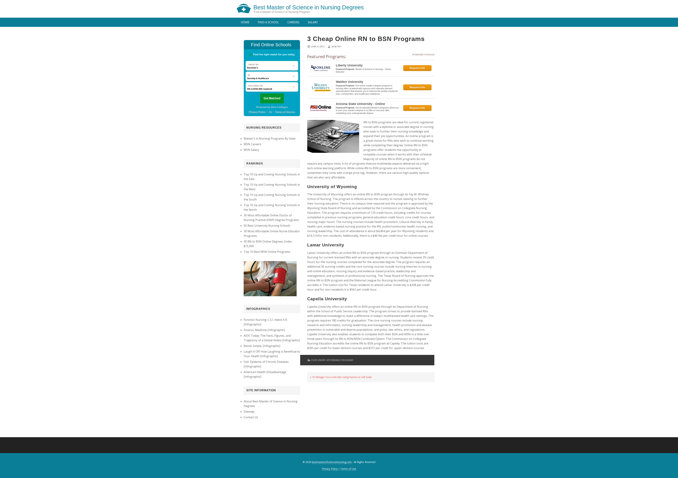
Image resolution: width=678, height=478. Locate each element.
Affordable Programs (340, 360)
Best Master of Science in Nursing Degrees (308, 7)
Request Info (417, 68)
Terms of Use (348, 468)
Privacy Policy (330, 468)
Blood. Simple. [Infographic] (262, 346)
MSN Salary (251, 150)
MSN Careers (252, 144)
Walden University (349, 82)
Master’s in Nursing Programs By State (270, 138)
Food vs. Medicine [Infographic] (264, 330)
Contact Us (251, 417)
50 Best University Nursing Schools (267, 226)
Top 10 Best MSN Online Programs (267, 252)
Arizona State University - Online (360, 104)
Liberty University (349, 65)
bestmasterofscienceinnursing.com (332, 462)
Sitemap (249, 412)
